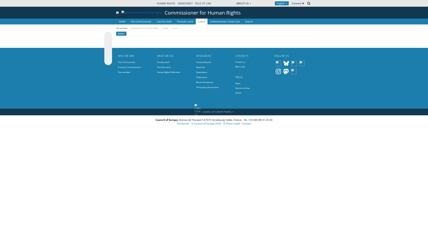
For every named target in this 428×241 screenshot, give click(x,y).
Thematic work (185, 21)
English (281, 3)
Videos (238, 92)
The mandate (124, 72)
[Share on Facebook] (108, 48)
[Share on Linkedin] (108, 54)
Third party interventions (207, 87)
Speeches (200, 67)
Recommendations (204, 82)
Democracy (185, 3)
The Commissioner (141, 21)
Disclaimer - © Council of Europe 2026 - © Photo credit (209, 123)
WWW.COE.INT (124, 3)
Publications (201, 77)
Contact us (240, 62)
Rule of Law (203, 3)
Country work (164, 21)
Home (122, 21)
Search (249, 21)
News (237, 83)
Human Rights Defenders (168, 72)
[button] (214, 112)
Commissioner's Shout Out (225, 21)
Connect (296, 3)
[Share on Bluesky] (108, 35)
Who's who (240, 66)
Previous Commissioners (129, 67)
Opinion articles (242, 88)
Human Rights (166, 3)
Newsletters (201, 72)
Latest (201, 21)
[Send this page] (108, 61)
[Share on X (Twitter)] (108, 42)
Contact (246, 123)
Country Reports (203, 62)
